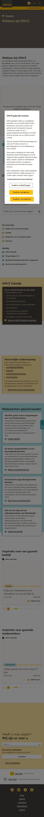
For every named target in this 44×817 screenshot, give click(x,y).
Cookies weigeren (21, 192)
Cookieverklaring (13, 179)
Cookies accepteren (22, 199)
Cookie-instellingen (21, 185)
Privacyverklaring (26, 179)
